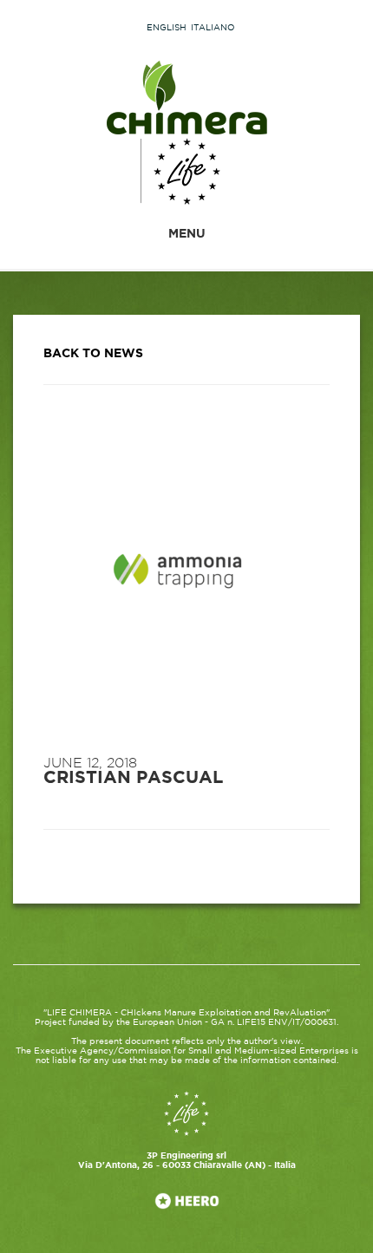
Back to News (93, 354)
